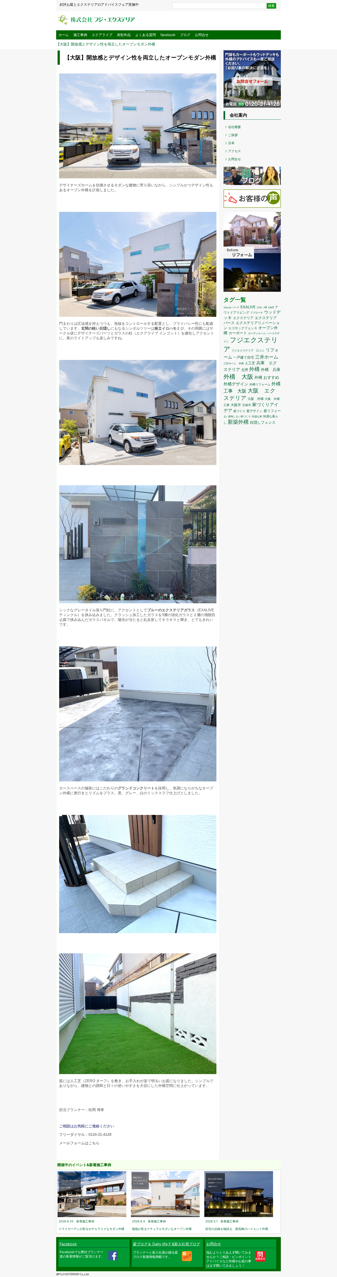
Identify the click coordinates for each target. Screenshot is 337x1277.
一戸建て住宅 (243, 357)
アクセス (234, 151)
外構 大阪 (238, 376)
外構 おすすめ (266, 377)
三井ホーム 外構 (234, 363)
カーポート (238, 333)
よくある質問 (145, 35)
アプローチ (256, 312)
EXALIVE (248, 307)
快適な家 (257, 416)
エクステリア (243, 318)
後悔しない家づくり (239, 416)
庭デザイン (254, 411)
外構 (254, 369)
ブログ (185, 35)
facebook (167, 35)
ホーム (63, 35)
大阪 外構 (256, 399)
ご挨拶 (233, 135)
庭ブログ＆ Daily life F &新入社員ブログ (166, 1244)
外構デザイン (236, 383)
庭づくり (239, 411)
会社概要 (234, 127)
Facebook (68, 1244)
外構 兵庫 (270, 369)
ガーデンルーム (257, 333)
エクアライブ (102, 35)
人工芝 (250, 363)
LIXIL (259, 307)
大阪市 (236, 405)
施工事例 (80, 35)
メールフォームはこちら (79, 1143)
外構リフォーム (259, 384)
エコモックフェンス (242, 328)
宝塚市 (246, 405)
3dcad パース (231, 307)
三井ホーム (266, 357)
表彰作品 (124, 35)
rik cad (269, 307)
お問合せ (202, 35)
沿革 (231, 143)
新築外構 (238, 421)
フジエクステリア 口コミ (248, 350)
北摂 (244, 370)
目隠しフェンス (263, 422)
